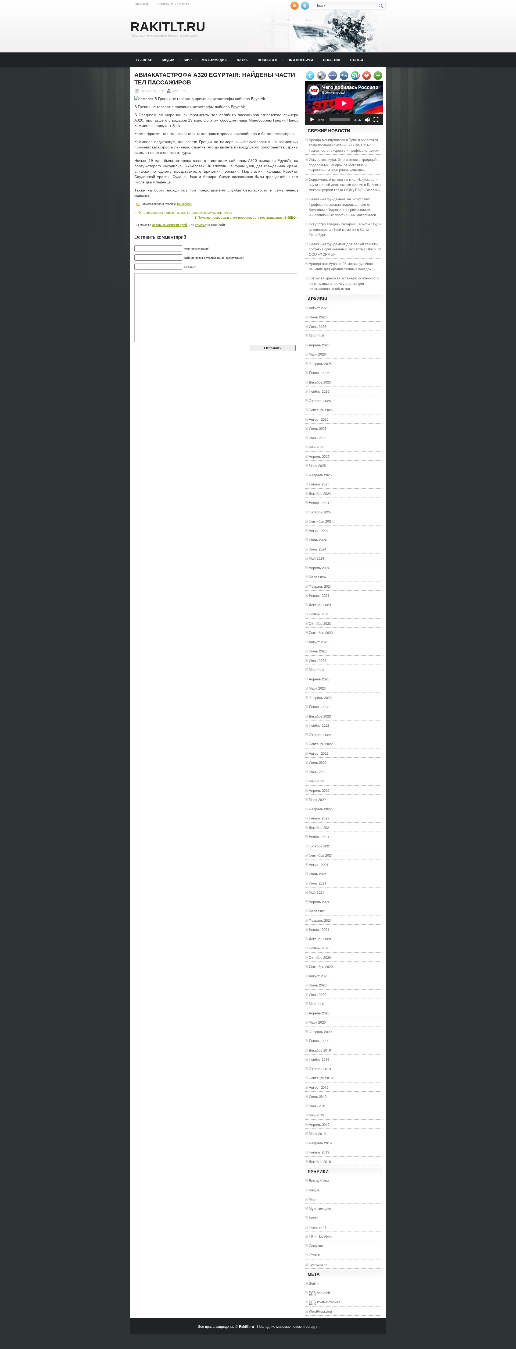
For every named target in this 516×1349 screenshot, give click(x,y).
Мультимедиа (214, 59)
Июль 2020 (318, 985)
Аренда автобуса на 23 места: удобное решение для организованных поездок (341, 266)
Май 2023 (316, 669)
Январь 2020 (319, 1040)
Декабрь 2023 (320, 604)
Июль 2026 (318, 317)
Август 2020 (318, 975)
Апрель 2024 (319, 567)
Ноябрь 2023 (319, 613)
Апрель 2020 (319, 1013)
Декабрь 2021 (320, 827)
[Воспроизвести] (312, 119)
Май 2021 (316, 892)
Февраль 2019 (320, 1142)
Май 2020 (316, 1003)
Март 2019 (317, 1133)
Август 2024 (318, 530)
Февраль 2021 (320, 920)
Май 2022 (316, 780)
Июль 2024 (318, 539)
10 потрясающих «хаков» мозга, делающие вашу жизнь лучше (184, 212)
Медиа (168, 59)
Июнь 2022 (317, 771)
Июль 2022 (318, 762)
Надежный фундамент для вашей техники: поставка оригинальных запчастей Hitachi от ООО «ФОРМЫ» (345, 249)
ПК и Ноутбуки (300, 59)
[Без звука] (367, 119)
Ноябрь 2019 (319, 1059)
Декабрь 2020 (320, 938)
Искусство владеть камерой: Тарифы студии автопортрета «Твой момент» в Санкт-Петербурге (345, 229)
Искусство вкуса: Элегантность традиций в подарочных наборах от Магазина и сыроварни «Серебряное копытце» (344, 164)
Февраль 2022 (320, 808)
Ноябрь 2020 (319, 947)
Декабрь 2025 (320, 382)
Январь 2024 (319, 595)
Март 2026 (317, 354)
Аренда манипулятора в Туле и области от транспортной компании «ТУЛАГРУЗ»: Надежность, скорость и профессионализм (344, 145)
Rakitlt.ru (167, 27)
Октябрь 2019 (320, 1068)
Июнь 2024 (317, 549)
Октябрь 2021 (320, 846)
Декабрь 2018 (320, 1161)
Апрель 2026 (319, 344)
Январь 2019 (319, 1152)
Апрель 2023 (319, 678)
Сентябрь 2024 (321, 521)
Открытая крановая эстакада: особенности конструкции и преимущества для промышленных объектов (344, 283)
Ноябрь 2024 (319, 502)
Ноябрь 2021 (319, 836)
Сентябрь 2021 (321, 855)
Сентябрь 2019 (321, 1077)
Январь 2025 (319, 484)
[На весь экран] (376, 119)
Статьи (356, 59)
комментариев (324, 1301)
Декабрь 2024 (320, 493)
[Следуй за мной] (305, 8)
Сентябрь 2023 (321, 632)
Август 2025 (318, 419)
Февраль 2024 (320, 586)
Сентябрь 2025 (321, 409)
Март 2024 (317, 576)
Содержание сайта (173, 4)
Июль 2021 (318, 873)
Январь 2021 (319, 929)
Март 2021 (317, 910)
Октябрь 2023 (320, 623)
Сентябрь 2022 (321, 743)
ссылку (200, 224)
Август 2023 (318, 641)
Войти (313, 1283)
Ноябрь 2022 (319, 725)
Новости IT (268, 59)
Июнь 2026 (317, 326)
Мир (188, 59)
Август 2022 (318, 753)
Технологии (184, 203)
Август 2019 (318, 1087)
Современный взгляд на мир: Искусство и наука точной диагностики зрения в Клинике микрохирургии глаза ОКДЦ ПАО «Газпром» (345, 184)
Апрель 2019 (319, 1124)
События (331, 59)
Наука (242, 59)
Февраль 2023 (320, 697)
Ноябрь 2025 (319, 391)
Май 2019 (316, 1114)
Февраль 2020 (320, 1031)
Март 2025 (317, 465)
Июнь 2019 (317, 1105)
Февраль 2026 (320, 363)
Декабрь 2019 (320, 1050)
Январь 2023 (319, 706)
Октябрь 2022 (320, 734)
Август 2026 (318, 307)
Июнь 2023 (317, 660)
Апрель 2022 (319, 790)
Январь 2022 (319, 818)
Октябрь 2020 (320, 957)
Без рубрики (319, 1180)
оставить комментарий (169, 224)
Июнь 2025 (317, 437)
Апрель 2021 (319, 901)
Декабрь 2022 (320, 716)
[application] (344, 103)
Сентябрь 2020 (321, 966)
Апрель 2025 (319, 456)
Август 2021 (318, 864)
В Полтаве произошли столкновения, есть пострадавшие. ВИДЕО (245, 217)
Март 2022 (317, 799)
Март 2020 (317, 1022)
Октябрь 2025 (320, 400)
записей (319, 1292)
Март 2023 (317, 688)
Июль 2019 (318, 1096)
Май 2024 (316, 558)
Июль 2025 (318, 428)
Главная (141, 4)
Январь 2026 (319, 372)
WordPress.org (320, 1311)
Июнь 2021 (317, 883)
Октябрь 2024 (320, 511)
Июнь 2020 (317, 994)
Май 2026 (316, 335)
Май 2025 (316, 446)
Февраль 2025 (320, 474)
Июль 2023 (318, 651)
